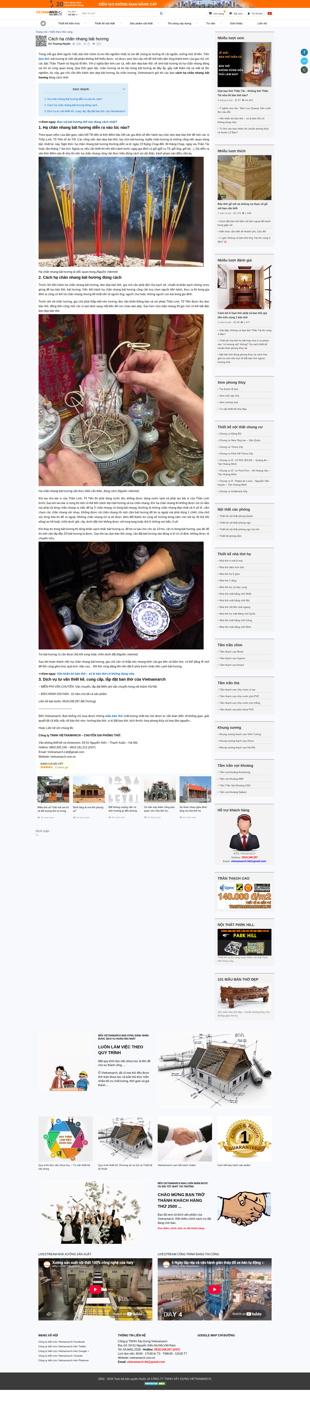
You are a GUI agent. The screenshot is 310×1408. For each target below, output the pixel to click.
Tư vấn (210, 23)
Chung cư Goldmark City (233, 491)
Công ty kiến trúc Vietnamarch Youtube (60, 1355)
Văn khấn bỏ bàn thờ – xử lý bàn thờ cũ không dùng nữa (241, 120)
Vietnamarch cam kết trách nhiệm (177, 1165)
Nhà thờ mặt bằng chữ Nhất (235, 593)
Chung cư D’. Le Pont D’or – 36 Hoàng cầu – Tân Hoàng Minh (244, 472)
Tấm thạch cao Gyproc (232, 658)
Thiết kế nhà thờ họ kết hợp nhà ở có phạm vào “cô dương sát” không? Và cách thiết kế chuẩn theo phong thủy (243, 344)
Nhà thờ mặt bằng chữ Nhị (234, 600)
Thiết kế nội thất (105, 23)
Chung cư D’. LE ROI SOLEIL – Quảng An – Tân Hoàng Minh (243, 462)
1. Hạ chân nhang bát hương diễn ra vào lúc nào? (73, 98)
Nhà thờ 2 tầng (227, 580)
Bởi (50, 43)
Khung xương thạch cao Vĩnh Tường (240, 734)
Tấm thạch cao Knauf (231, 664)
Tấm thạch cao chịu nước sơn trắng (239, 702)
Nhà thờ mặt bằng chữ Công (235, 620)
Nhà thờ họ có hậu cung (233, 587)
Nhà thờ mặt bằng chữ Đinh (235, 626)
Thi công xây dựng (179, 23)
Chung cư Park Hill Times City (236, 453)
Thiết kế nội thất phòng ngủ (235, 522)
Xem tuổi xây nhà (229, 395)
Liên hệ (262, 23)
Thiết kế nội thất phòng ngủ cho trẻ (239, 529)
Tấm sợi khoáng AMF (231, 778)
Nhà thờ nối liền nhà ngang (234, 607)
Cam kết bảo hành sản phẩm (233, 1165)
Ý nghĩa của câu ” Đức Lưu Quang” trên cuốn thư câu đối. (244, 110)
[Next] (209, 799)
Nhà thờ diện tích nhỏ (231, 567)
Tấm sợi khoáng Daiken (232, 792)
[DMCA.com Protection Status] (155, 1384)
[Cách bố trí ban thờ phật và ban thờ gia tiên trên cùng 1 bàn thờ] (245, 286)
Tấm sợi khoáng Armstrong (234, 772)
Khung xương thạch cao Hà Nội (237, 747)
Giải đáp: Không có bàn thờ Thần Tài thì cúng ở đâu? (244, 332)
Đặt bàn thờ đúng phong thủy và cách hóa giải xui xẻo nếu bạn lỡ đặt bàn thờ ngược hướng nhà (242, 358)
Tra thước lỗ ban (228, 389)
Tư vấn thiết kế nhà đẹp (232, 408)
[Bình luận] (85, 43)
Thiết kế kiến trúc (69, 23)
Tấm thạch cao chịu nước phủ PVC (239, 696)
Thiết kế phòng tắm (230, 535)
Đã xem (238, 13)
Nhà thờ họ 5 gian (229, 573)
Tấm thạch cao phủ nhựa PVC (236, 709)
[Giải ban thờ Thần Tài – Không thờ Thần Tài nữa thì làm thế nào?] (245, 64)
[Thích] (74, 43)
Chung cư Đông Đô (230, 433)
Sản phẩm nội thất (141, 23)
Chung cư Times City (231, 446)
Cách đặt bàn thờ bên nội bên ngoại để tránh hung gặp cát (244, 223)
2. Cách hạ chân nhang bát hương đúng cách (70, 105)
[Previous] (38, 799)
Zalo (304, 61)
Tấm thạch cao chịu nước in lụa (237, 689)
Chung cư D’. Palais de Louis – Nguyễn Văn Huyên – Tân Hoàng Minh (243, 482)
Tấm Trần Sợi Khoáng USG (235, 785)
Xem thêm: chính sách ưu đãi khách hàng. (181, 1228)
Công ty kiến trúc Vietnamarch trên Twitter (62, 1346)
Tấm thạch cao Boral (231, 651)
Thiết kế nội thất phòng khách (236, 516)
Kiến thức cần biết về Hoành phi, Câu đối (242, 231)
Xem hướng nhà (228, 402)
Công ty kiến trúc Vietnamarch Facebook (61, 1341)
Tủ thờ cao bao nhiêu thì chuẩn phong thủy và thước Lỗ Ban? (243, 130)
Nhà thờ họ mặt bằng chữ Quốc (237, 613)
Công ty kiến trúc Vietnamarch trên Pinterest (63, 1360)
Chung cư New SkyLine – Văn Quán (239, 440)
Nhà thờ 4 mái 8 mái (231, 560)
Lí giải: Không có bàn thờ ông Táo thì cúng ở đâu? (244, 239)
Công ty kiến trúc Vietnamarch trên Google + (63, 1351)
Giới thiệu (236, 23)
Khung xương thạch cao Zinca (236, 740)
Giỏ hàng (219, 13)
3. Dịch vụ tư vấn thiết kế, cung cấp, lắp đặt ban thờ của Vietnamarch (84, 111)
